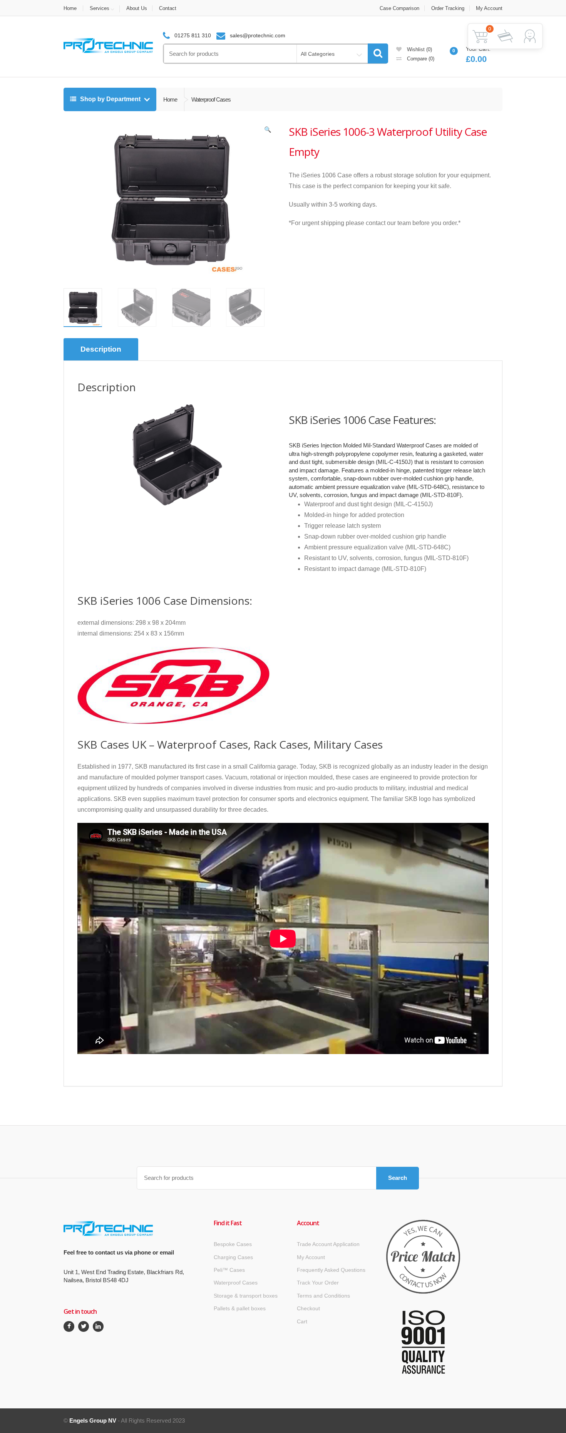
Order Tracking (447, 8)
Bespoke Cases (233, 1244)
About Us (136, 8)
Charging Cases (233, 1257)
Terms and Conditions (323, 1296)
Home (70, 8)
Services (99, 8)
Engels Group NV (92, 1420)
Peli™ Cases (229, 1270)
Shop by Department (110, 99)
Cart (302, 1321)
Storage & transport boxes (246, 1296)
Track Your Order (318, 1283)
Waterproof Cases (236, 1283)
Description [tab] (100, 349)
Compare (419, 59)
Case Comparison (399, 8)
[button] (267, 131)
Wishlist (418, 49)
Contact (167, 8)
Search (397, 1177)
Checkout (308, 1308)
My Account (489, 8)
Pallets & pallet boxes (240, 1308)
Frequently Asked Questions (331, 1270)
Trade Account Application (328, 1244)
